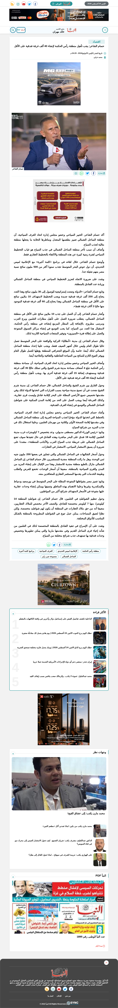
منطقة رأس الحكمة (90, 551)
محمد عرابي (98, 57)
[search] (13, 30)
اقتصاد (96, 41)
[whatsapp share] (81, 173)
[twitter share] (87, 173)
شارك (100, 173)
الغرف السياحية (46, 551)
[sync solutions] (72, 1003)
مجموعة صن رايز (49, 556)
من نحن (68, 996)
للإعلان (59, 996)
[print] (75, 173)
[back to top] (106, 962)
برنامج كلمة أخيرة (26, 551)
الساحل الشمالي (69, 556)
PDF (19, 30)
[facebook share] (93, 173)
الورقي (58, 4)
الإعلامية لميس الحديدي (67, 551)
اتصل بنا (50, 996)
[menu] (105, 30)
